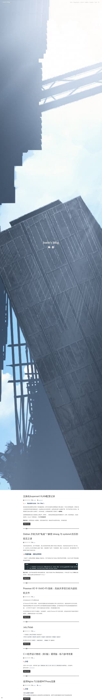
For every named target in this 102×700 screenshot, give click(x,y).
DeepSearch (76, 2)
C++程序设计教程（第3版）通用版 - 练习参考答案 (48, 654)
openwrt (41, 500)
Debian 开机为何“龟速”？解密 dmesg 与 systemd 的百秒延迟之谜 (50, 536)
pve (34, 596)
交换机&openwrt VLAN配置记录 (39, 496)
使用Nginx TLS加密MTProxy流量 (39, 681)
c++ (34, 658)
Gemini (82, 2)
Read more (26, 524)
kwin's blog (6, 2)
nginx (34, 685)
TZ (98, 2)
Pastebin (91, 2)
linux (34, 542)
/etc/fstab (28, 627)
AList (71, 2)
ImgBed (86, 2)
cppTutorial (31, 667)
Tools (95, 2)
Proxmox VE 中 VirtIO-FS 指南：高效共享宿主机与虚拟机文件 (50, 590)
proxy (39, 685)
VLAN (34, 500)
